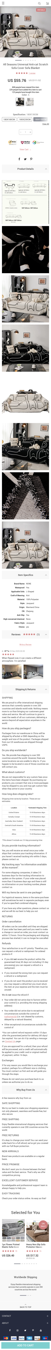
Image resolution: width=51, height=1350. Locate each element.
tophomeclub (10, 1016)
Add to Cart (25, 1345)
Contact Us (10, 1041)
